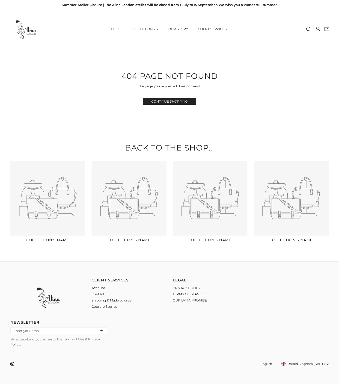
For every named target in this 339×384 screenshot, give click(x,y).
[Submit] (101, 330)
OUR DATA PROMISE (190, 300)
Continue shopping (169, 101)
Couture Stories (104, 306)
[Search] (308, 29)
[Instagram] (12, 364)
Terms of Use (73, 339)
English (266, 364)
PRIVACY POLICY (186, 288)
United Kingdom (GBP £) (306, 364)
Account (98, 288)
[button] (326, 29)
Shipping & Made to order (112, 300)
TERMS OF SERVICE (189, 294)
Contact (98, 294)
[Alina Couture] (25, 29)
